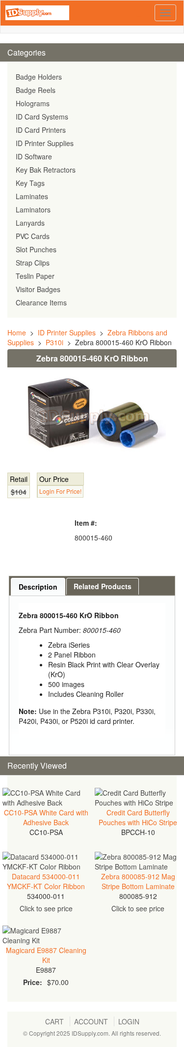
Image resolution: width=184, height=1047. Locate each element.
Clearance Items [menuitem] (41, 302)
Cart (54, 1021)
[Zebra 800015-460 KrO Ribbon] (92, 416)
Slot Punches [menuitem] (36, 249)
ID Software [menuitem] (34, 156)
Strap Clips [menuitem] (33, 263)
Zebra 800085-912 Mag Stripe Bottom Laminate (138, 881)
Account (91, 1021)
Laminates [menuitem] (32, 196)
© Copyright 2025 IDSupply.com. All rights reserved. (92, 1033)
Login (128, 1021)
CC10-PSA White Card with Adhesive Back (46, 817)
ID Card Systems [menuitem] (42, 116)
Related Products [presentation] (102, 586)
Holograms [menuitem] (33, 103)
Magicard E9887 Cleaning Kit (46, 955)
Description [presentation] (38, 587)
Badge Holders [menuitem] (39, 77)
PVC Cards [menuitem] (33, 236)
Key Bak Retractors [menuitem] (46, 170)
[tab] (38, 586)
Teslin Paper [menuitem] (35, 276)
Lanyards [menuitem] (30, 223)
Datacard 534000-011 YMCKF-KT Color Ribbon (46, 881)
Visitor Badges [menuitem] (38, 289)
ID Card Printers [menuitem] (41, 130)
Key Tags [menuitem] (30, 183)
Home (16, 332)
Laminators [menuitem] (33, 209)
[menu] (92, 189)
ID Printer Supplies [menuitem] (45, 143)
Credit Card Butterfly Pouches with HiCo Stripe (138, 817)
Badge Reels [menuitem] (35, 90)
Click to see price (46, 908)
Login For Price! (60, 491)
